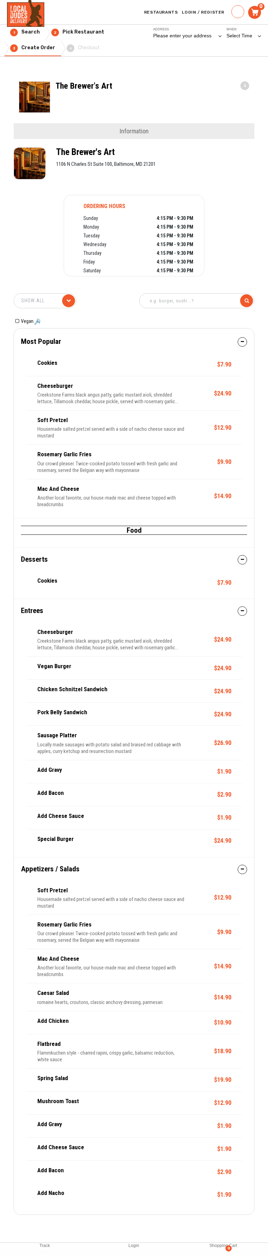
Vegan (28, 321)
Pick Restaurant (79, 32)
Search (26, 32)
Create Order (34, 48)
